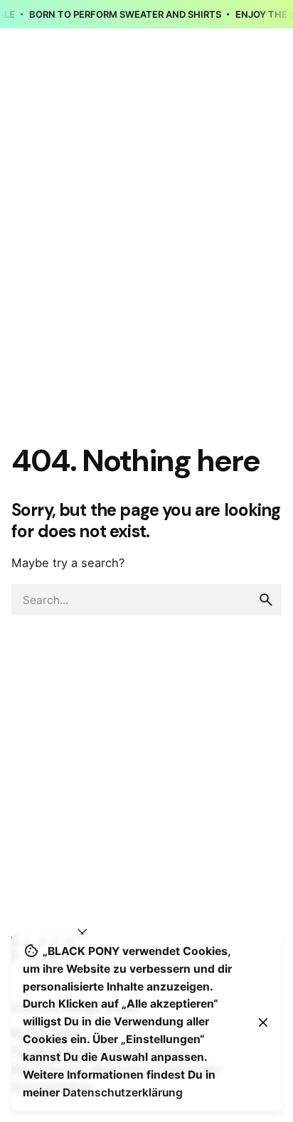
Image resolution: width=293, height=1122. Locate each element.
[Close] (263, 1022)
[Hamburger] (31, 96)
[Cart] (262, 96)
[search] (266, 599)
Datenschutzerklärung (123, 1092)
